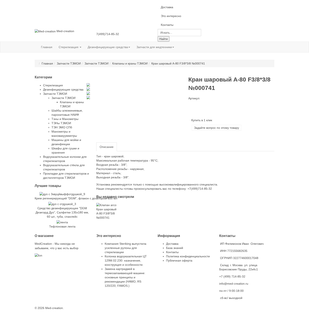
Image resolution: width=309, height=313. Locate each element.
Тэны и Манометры (65, 119)
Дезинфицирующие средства (108, 47)
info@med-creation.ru (233, 283)
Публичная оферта (179, 260)
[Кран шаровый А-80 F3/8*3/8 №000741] (106, 204)
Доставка (167, 7)
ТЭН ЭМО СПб (62, 127)
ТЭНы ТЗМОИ (61, 123)
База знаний (174, 248)
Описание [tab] (107, 147)
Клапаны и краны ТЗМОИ (130, 63)
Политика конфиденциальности (188, 256)
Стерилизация (69, 47)
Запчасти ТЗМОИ (69, 63)
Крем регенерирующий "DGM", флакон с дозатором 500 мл (76, 198)
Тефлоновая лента (62, 226)
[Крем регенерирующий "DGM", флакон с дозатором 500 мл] (62, 193)
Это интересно (171, 16)
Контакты (167, 24)
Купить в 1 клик (201, 120)
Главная (46, 47)
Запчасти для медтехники (154, 47)
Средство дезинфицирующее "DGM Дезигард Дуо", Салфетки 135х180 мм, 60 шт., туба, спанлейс (62, 212)
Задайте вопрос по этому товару (216, 127)
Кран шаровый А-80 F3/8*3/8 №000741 (106, 213)
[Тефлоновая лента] (62, 222)
